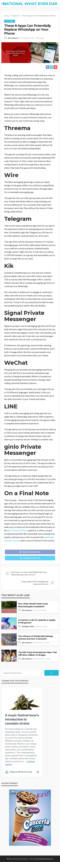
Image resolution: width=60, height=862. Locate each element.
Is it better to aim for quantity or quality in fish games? (36, 621)
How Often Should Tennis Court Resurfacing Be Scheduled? (33, 605)
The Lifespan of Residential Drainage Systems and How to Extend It (35, 637)
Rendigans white (28, 626)
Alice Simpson (13, 38)
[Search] (56, 3)
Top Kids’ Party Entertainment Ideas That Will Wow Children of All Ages (37, 653)
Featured (10, 21)
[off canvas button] (3, 3)
